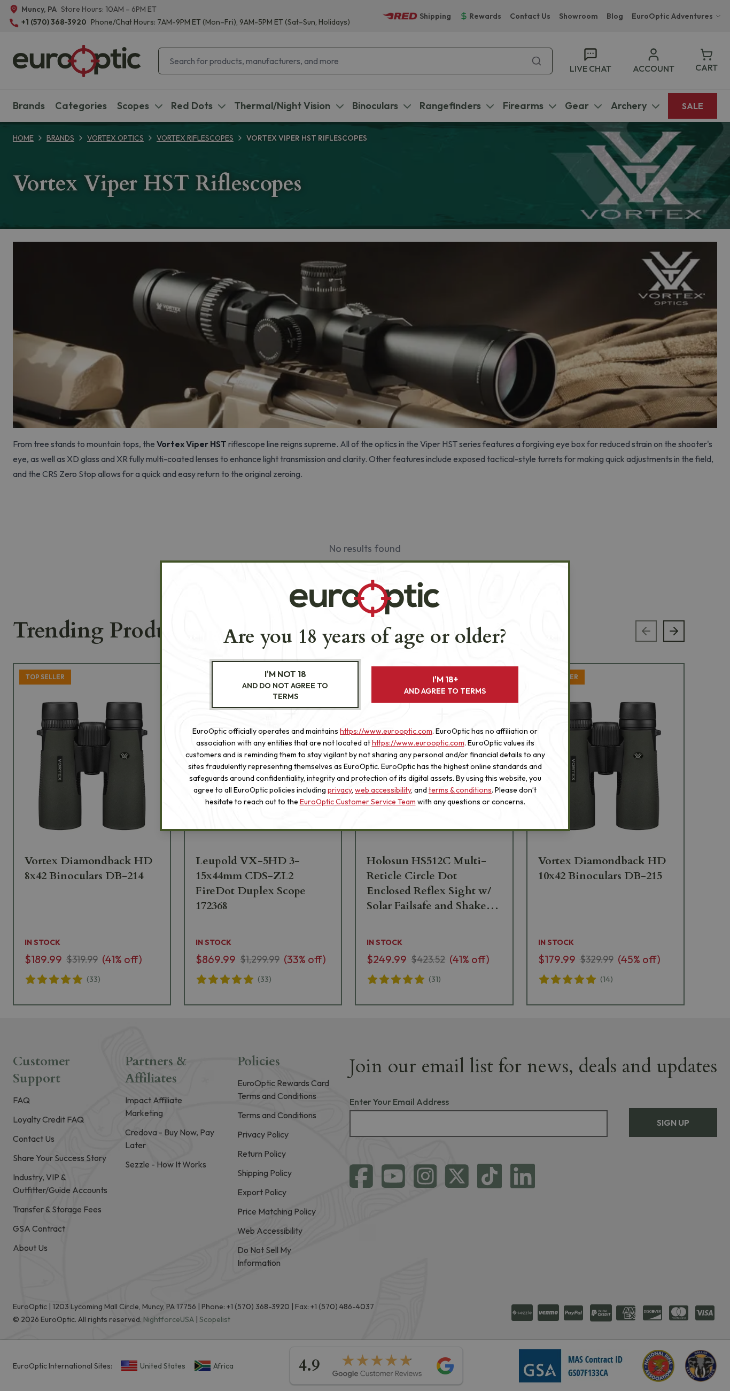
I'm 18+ (445, 685)
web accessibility (383, 790)
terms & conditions (460, 790)
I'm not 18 (285, 684)
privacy (340, 790)
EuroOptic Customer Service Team (358, 801)
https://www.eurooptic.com (386, 731)
